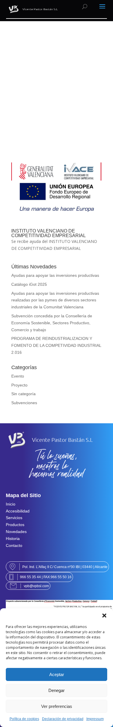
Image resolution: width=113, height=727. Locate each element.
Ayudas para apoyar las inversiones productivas (55, 275)
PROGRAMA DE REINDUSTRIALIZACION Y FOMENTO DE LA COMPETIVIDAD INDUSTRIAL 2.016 (56, 345)
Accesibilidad (18, 511)
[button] (104, 615)
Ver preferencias (56, 706)
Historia (13, 538)
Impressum (95, 719)
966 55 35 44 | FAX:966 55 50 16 (46, 577)
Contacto (14, 545)
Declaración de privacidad (62, 719)
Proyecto (19, 385)
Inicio (10, 504)
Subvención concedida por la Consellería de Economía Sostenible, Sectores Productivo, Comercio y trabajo (51, 323)
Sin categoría (23, 393)
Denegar (56, 690)
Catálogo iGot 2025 (29, 284)
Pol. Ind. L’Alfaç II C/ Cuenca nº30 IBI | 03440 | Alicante (64, 567)
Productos (15, 524)
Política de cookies (24, 719)
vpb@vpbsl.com (36, 586)
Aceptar (56, 674)
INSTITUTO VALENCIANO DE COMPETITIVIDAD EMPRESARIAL (48, 233)
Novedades (16, 531)
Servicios (14, 517)
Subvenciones (24, 402)
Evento (17, 376)
